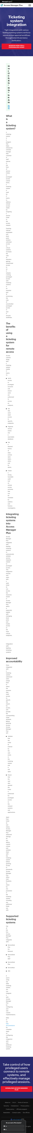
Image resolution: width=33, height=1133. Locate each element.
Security (6, 1105)
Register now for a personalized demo (16, 46)
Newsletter (6, 1112)
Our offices (26, 1112)
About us (7, 1102)
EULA (14, 1102)
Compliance (14, 1105)
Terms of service (23, 1102)
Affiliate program (21, 1109)
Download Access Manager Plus (16, 1089)
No (6, 1129)
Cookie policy (10, 1109)
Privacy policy (25, 1105)
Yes (6, 1126)
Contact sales (16, 1112)
